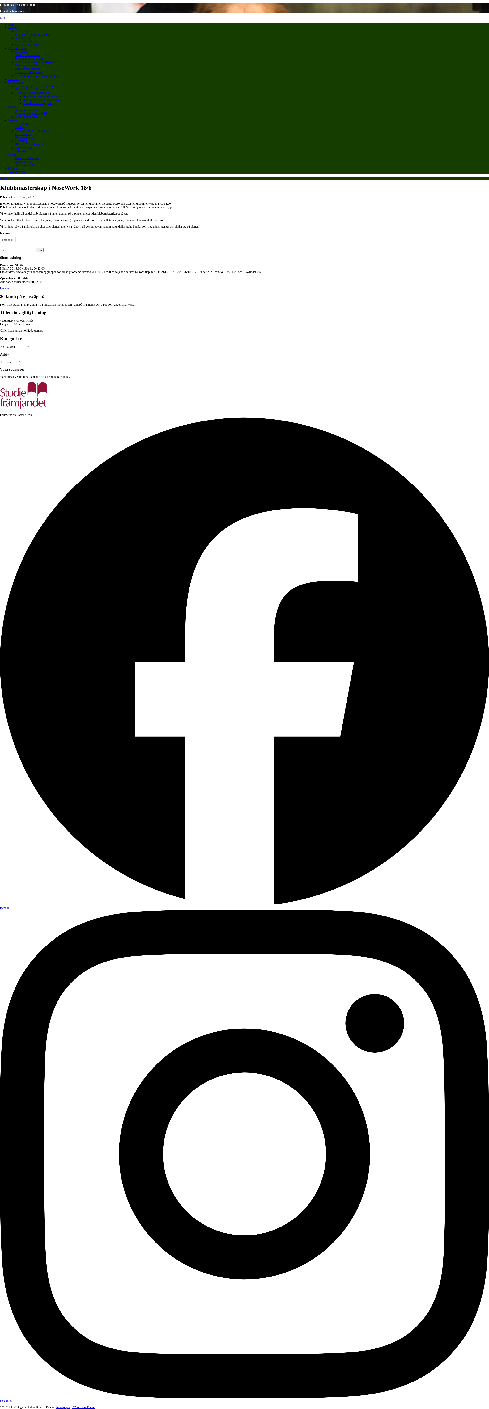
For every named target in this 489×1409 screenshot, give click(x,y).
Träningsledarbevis (26, 65)
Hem (11, 24)
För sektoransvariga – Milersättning (36, 75)
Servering (21, 141)
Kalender (13, 79)
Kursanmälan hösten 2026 (31, 113)
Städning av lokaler (27, 44)
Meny (3, 17)
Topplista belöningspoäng (38, 103)
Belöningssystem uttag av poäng (42, 99)
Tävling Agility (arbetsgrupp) (32, 130)
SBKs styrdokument (27, 68)
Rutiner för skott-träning (29, 58)
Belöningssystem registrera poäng (43, 96)
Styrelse (12, 154)
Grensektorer (23, 134)
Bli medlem (22, 51)
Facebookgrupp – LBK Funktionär (36, 86)
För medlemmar (17, 48)
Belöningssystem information (32, 92)
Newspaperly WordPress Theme (75, 1407)
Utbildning (21, 123)
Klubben (13, 27)
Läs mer (5, 288)
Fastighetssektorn (25, 137)
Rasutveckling (23, 147)
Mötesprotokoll (24, 165)
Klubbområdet (24, 31)
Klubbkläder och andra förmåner (35, 62)
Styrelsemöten (23, 161)
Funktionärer (15, 82)
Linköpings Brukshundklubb (17, 4)
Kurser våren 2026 (26, 117)
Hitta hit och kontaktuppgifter (33, 34)
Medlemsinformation (27, 55)
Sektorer (13, 120)
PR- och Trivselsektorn (29, 144)
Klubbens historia (25, 41)
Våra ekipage (23, 38)
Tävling (20, 127)
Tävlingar (13, 168)
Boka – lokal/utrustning (29, 72)
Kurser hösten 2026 (27, 110)
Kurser (12, 106)
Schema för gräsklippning (30, 89)
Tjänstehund (22, 151)
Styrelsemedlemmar (27, 158)
